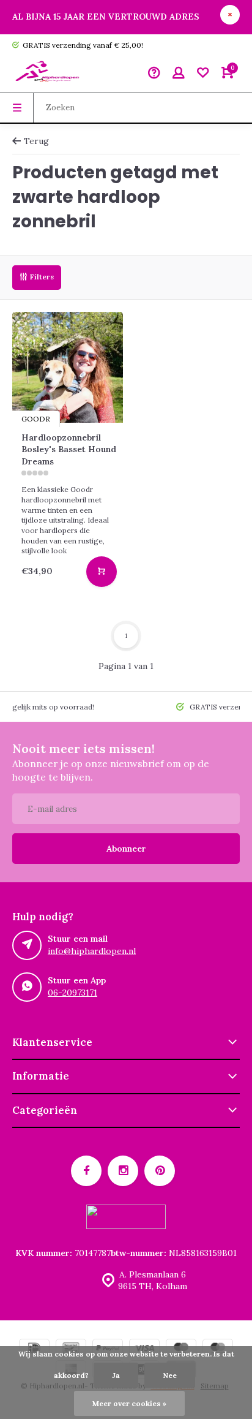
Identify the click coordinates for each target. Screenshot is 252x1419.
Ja (116, 1375)
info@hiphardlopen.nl (92, 950)
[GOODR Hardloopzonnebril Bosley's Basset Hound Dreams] (67, 367)
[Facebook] (86, 1171)
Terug (36, 140)
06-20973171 (72, 992)
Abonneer (126, 848)
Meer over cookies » (129, 1403)
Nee (170, 1375)
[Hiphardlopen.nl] (49, 74)
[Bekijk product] (101, 571)
